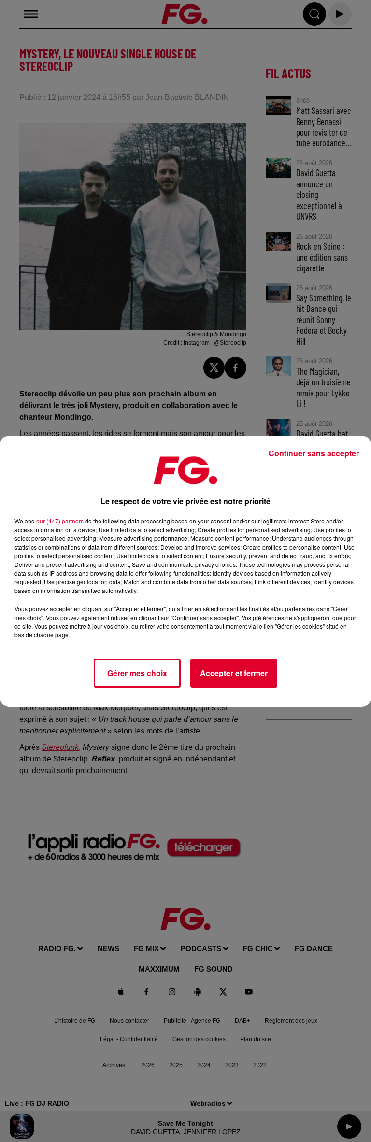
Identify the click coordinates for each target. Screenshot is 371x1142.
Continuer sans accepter (314, 453)
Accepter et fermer (234, 672)
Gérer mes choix (137, 672)
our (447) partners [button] (60, 521)
